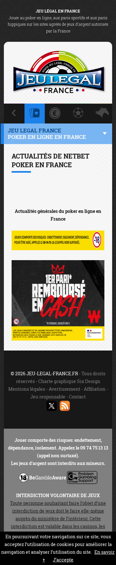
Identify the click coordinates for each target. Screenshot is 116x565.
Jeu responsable (47, 397)
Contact (77, 397)
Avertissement (64, 389)
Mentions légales (26, 389)
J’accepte (63, 560)
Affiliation (94, 389)
